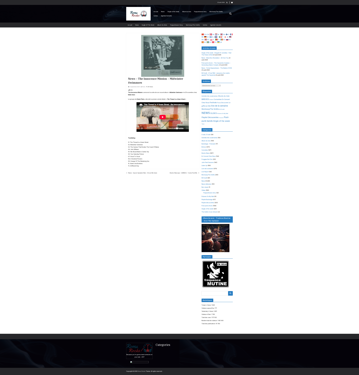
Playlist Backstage (207, 199)
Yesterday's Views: (208, 311)
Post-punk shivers (207, 205)
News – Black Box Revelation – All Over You (215, 58)
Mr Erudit (221, 109)
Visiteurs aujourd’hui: (208, 308)
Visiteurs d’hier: (206, 314)
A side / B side (206, 134)
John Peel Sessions (208, 162)
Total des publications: (209, 323)
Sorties (156, 16)
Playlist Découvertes (210, 117)
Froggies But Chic (207, 159)
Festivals (213, 102)
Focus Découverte (222, 102)
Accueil (156, 11)
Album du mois (186, 11)
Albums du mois (223, 96)
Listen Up (204, 165)
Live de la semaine (207, 168)
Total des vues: (206, 317)
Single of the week (173, 11)
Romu (143, 86)
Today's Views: (206, 305)
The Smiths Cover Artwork (210, 212)
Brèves (204, 147)
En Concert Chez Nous (209, 156)
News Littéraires (206, 184)
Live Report (205, 171)
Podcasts (221, 117)
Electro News (206, 153)
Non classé (205, 187)
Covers (211, 99)
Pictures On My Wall (222, 113)
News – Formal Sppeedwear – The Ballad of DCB (217, 68)
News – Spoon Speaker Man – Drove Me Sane (142, 173)
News (163, 11)
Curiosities (218, 99)
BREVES (205, 99)
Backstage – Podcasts (208, 144)
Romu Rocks (141, 371)
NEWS (206, 113)
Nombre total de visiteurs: (210, 320)
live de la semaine (219, 106)
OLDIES (213, 113)
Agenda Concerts (166, 16)
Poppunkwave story (200, 11)
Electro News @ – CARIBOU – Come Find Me (183, 173)
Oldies (203, 190)
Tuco (203, 124)
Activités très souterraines (209, 96)
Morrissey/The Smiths (216, 11)
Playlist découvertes (208, 202)
